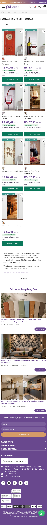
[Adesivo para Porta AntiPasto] (34, 151)
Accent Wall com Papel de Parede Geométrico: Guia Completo (23, 361)
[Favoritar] (21, 31)
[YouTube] (26, 483)
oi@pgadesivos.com (12, 476)
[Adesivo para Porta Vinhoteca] (12, 42)
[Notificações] (35, 7)
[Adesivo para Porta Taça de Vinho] (34, 97)
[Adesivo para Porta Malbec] (12, 151)
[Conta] (39, 7)
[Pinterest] (15, 483)
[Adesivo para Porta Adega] (12, 206)
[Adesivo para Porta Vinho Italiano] (12, 97)
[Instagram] (9, 483)
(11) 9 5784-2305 (11, 474)
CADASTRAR (23, 434)
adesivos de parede (19, 268)
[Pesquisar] (30, 7)
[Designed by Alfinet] (23, 520)
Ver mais (23, 278)
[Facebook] (3, 483)
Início (3, 12)
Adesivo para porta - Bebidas (17, 12)
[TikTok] (20, 483)
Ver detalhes (12, 79)
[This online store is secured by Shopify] (6, 491)
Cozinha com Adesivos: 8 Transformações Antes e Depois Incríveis (22, 402)
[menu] (3, 7)
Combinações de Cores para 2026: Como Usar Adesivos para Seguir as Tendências (21, 321)
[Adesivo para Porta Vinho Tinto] (34, 42)
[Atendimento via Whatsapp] (41, 513)
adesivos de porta (23, 266)
